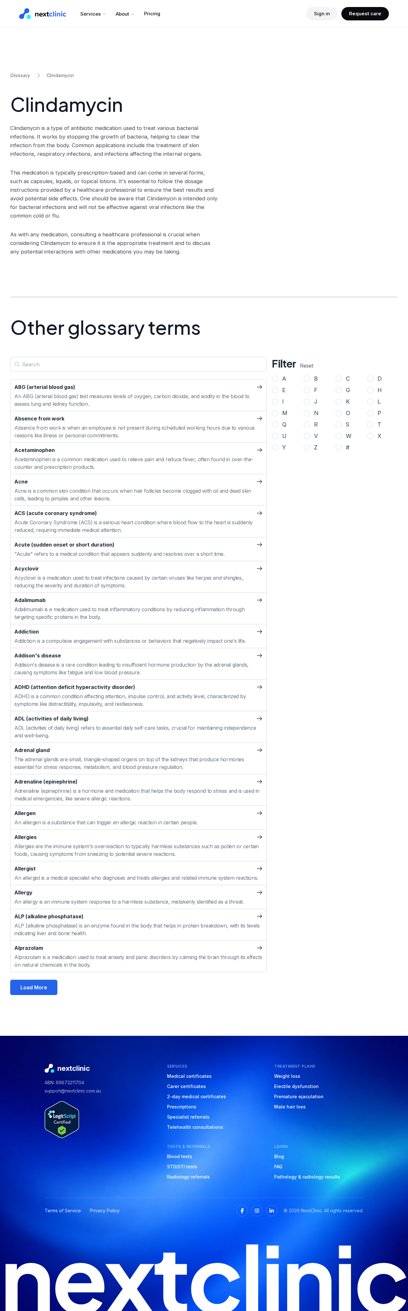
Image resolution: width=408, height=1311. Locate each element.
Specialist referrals (188, 1117)
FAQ (278, 1166)
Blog (279, 1156)
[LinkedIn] (271, 1210)
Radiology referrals (188, 1176)
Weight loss (287, 1076)
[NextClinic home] (42, 13)
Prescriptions (181, 1106)
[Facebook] (242, 1210)
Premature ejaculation (299, 1096)
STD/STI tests (182, 1166)
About (122, 14)
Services (90, 14)
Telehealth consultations (195, 1127)
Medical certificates (189, 1076)
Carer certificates (186, 1086)
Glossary (20, 75)
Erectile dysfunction (296, 1086)
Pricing (152, 14)
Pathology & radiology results (307, 1176)
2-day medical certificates (196, 1096)
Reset (306, 365)
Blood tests (179, 1156)
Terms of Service (63, 1210)
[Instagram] (257, 1210)
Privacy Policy (105, 1210)
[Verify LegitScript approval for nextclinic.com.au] (62, 1119)
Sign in (322, 14)
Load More (33, 987)
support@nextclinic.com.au (73, 1090)
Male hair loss (290, 1106)
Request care (365, 14)
